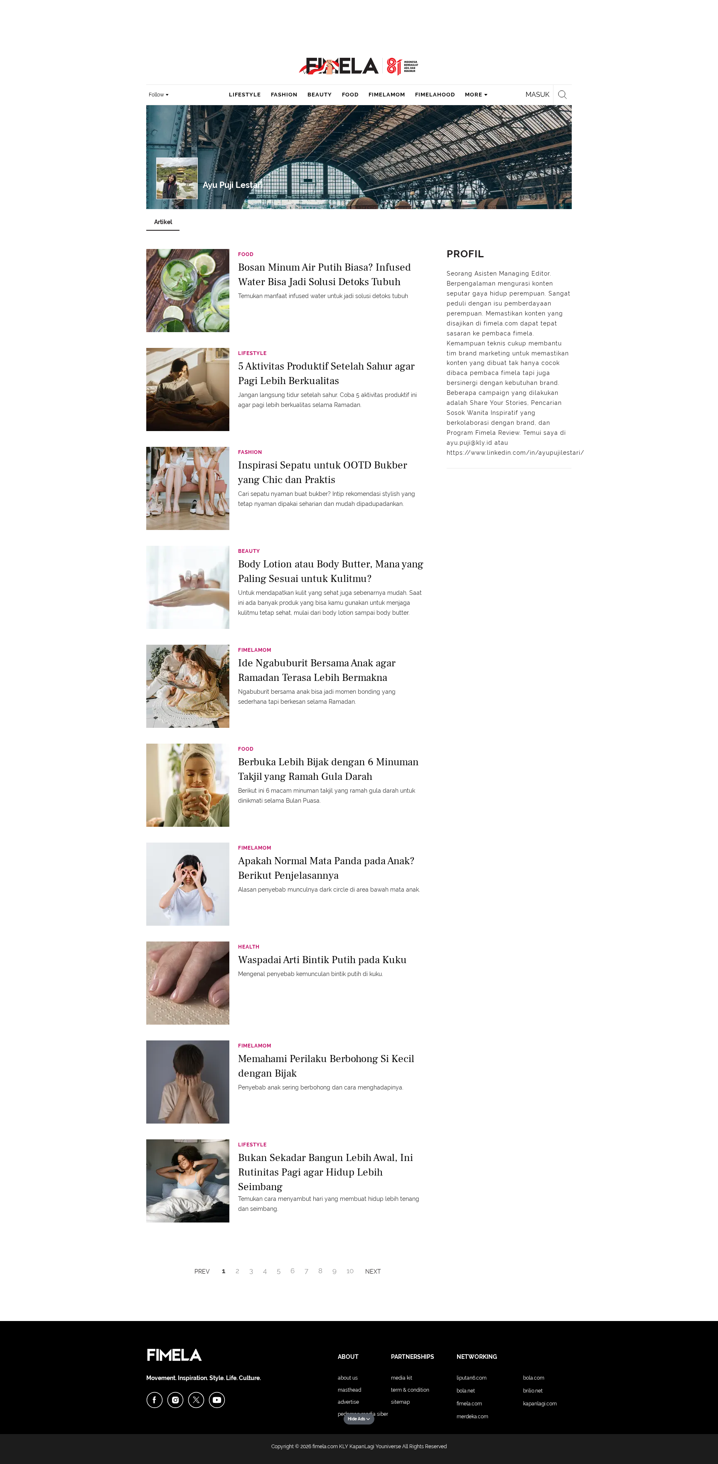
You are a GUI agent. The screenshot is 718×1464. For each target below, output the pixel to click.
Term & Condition (410, 1390)
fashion (284, 94)
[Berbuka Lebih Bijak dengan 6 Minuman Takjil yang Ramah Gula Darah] (187, 784)
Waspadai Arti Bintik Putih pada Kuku (322, 959)
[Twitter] (196, 1400)
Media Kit (401, 1378)
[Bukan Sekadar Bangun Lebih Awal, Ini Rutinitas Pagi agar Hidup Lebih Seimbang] (187, 1180)
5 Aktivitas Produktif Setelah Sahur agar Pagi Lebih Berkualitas (326, 373)
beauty (319, 94)
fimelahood (435, 94)
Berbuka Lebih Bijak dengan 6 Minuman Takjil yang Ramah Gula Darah (328, 769)
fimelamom (387, 94)
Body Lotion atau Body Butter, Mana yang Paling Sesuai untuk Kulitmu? (330, 571)
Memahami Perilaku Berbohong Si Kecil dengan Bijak (326, 1066)
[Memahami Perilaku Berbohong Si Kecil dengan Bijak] (187, 1081)
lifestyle (245, 94)
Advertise (348, 1402)
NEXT (373, 1271)
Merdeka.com (472, 1417)
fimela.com (325, 1446)
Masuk (537, 95)
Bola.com (533, 1378)
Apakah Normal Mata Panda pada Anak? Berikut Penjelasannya (326, 868)
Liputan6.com (472, 1378)
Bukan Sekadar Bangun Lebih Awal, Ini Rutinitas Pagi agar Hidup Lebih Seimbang (325, 1171)
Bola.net (466, 1391)
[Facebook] (154, 1400)
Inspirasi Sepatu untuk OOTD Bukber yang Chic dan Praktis (322, 472)
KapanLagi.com (540, 1404)
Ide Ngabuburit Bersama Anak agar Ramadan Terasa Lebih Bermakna (317, 670)
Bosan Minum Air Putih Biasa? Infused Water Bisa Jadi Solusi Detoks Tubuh (324, 274)
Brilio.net (533, 1391)
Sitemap (400, 1402)
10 (350, 1271)
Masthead (349, 1390)
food (350, 94)
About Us (348, 1378)
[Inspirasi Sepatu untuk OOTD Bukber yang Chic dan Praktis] (187, 488)
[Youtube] (217, 1400)
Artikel (163, 222)
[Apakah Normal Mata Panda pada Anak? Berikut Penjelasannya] (187, 883)
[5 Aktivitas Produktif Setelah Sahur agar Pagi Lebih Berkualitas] (187, 389)
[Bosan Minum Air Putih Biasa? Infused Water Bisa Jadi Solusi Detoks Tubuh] (187, 290)
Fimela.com (469, 1404)
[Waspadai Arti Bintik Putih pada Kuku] (187, 982)
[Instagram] (175, 1400)
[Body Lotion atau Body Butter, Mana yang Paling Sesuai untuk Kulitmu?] (187, 587)
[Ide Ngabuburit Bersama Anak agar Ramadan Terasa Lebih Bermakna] (187, 686)
